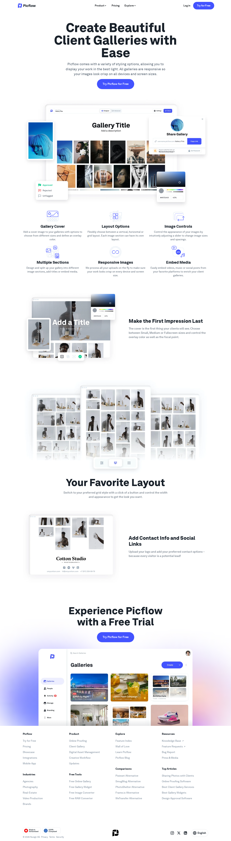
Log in (186, 5)
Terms (52, 837)
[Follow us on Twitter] (179, 833)
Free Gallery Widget (80, 787)
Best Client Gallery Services (178, 787)
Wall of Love (122, 746)
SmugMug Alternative (128, 781)
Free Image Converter (81, 792)
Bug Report (168, 752)
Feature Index (124, 740)
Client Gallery (77, 746)
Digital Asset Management (84, 752)
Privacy (44, 837)
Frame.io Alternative (127, 792)
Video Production (33, 798)
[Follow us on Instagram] (172, 833)
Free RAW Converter (81, 798)
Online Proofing (78, 740)
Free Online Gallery (80, 781)
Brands (27, 804)
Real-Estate (30, 792)
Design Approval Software (177, 798)
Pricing (27, 746)
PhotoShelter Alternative (130, 787)
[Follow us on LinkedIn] (185, 833)
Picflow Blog (123, 757)
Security (60, 837)
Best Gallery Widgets (174, 792)
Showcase (29, 752)
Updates (74, 763)
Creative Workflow (80, 757)
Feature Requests (172, 746)
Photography (30, 787)
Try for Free (203, 5)
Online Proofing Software (176, 781)
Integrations (30, 757)
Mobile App (29, 763)
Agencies (28, 781)
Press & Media (170, 757)
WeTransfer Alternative (129, 798)
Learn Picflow (123, 752)
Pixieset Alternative (127, 775)
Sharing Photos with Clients (178, 775)
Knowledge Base (171, 740)
